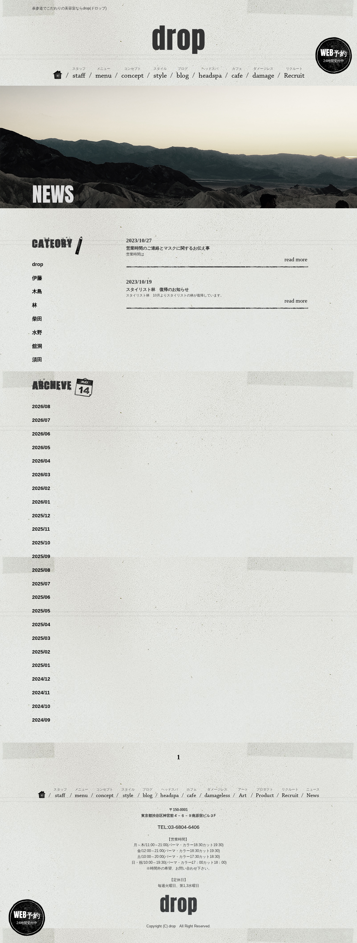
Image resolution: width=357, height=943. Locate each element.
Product (265, 793)
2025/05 (41, 611)
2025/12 (41, 515)
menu (81, 793)
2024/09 (41, 720)
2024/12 (41, 679)
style (128, 793)
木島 (37, 291)
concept (105, 793)
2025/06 (41, 597)
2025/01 (41, 665)
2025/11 (41, 529)
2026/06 (41, 434)
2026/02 (41, 488)
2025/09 (41, 556)
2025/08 (41, 570)
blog (148, 793)
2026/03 (41, 474)
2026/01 (41, 502)
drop (37, 264)
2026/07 (41, 420)
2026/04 (41, 461)
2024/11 (41, 692)
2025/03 (41, 638)
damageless (217, 793)
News (313, 793)
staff (60, 793)
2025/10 (41, 542)
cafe (192, 793)
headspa (169, 793)
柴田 (37, 319)
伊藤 (37, 278)
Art (243, 793)
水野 (37, 332)
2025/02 (41, 652)
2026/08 (41, 406)
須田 (37, 359)
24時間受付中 (333, 55)
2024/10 (41, 706)
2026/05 (41, 447)
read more (295, 259)
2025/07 (41, 584)
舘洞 (37, 346)
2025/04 (41, 624)
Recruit (290, 793)
